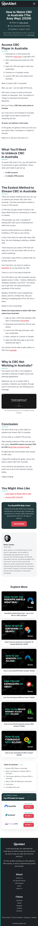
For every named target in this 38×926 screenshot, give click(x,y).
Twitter (19, 903)
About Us (19, 888)
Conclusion (10, 784)
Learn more (31, 35)
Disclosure (27, 917)
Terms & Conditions (17, 917)
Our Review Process (19, 880)
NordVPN (5, 268)
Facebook (19, 900)
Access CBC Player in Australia (16, 768)
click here (18, 57)
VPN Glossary (19, 883)
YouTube (19, 908)
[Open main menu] (34, 3)
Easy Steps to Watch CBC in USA (18, 494)
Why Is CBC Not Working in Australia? (19, 781)
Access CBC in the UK (14, 497)
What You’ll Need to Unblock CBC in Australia (18, 772)
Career (19, 886)
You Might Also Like (12, 787)
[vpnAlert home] (9, 4)
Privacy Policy (6, 917)
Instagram (19, 905)
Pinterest (19, 911)
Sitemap (34, 917)
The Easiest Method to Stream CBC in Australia (19, 777)
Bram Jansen (23, 23)
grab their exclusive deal (18, 447)
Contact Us (19, 878)
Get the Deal (19, 524)
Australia (13, 350)
